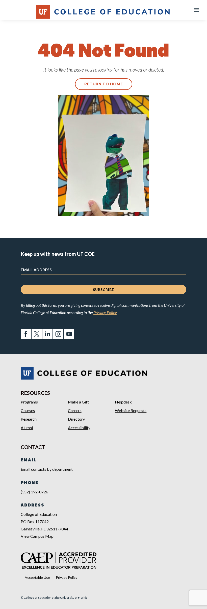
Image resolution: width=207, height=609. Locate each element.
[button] (196, 10)
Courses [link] (28, 410)
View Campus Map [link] (37, 536)
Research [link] (29, 419)
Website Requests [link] (130, 410)
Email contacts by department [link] (47, 469)
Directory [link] (76, 419)
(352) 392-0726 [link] (34, 491)
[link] (26, 337)
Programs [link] (29, 401)
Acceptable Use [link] (37, 577)
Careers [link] (75, 410)
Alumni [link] (27, 427)
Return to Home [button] (103, 84)
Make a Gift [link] (78, 401)
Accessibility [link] (79, 427)
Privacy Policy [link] (105, 312)
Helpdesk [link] (123, 401)
